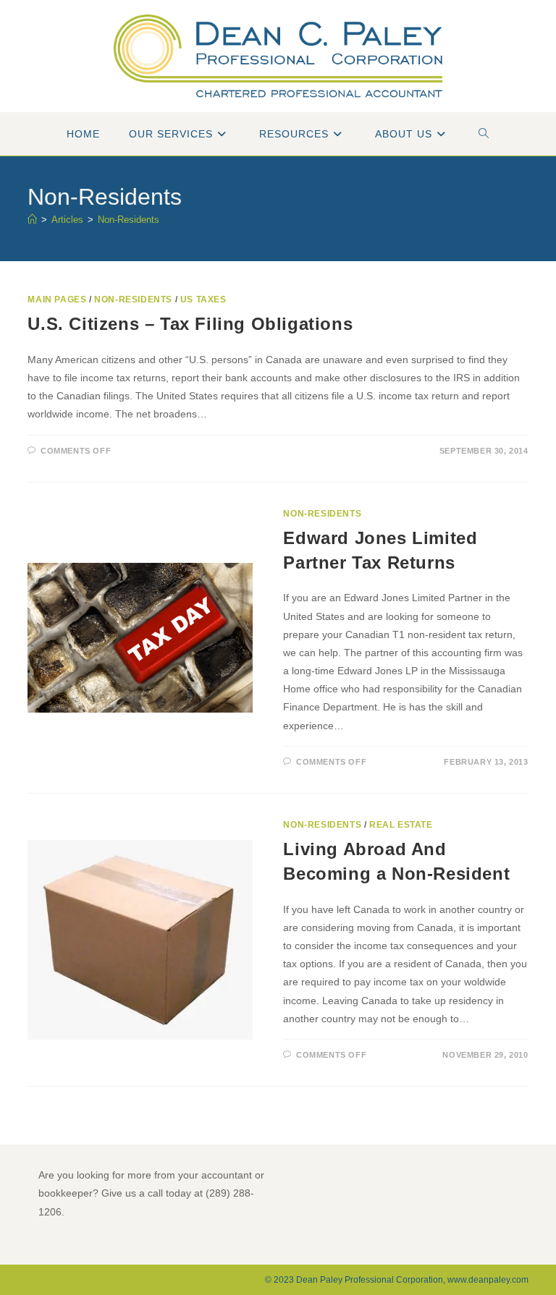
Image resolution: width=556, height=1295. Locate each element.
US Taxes (203, 299)
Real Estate (401, 825)
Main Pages (57, 299)
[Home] (32, 219)
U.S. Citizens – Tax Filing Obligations (190, 324)
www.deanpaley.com (487, 1280)
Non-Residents (128, 219)
